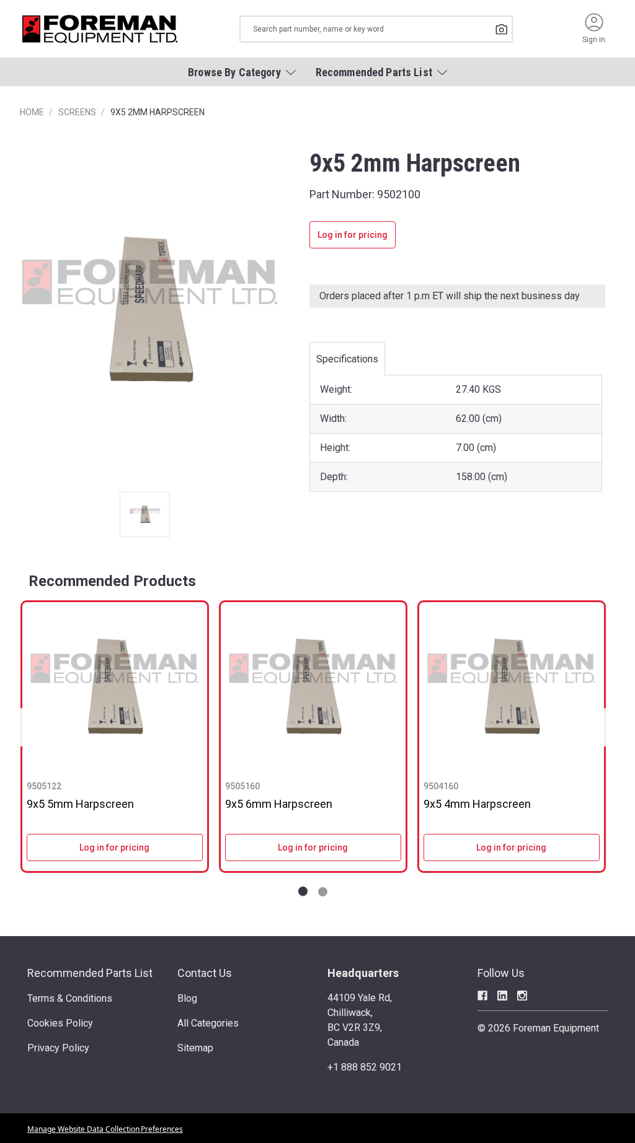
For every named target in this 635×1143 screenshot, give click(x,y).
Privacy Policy (58, 1048)
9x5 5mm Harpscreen (80, 803)
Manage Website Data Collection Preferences (105, 1129)
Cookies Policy (60, 1023)
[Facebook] (482, 996)
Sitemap (195, 1048)
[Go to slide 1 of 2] (303, 891)
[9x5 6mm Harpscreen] (313, 687)
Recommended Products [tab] (112, 581)
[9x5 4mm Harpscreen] (512, 687)
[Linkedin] (502, 996)
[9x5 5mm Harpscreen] (115, 687)
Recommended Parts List (90, 972)
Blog (187, 998)
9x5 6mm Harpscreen (278, 803)
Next (601, 728)
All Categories (208, 1023)
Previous (24, 728)
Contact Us (204, 972)
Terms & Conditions (69, 998)
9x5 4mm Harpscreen (477, 803)
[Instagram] (522, 996)
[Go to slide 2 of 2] (322, 891)
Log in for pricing (353, 235)
